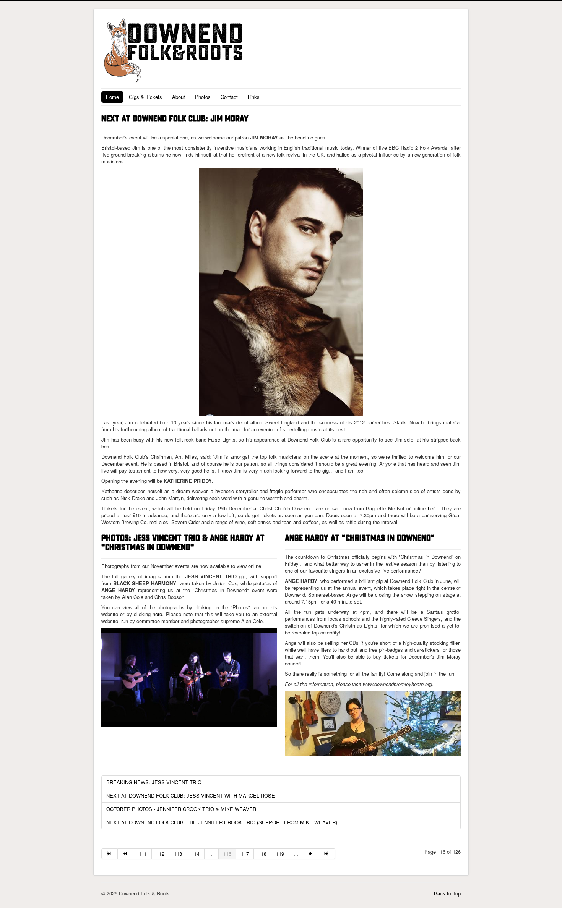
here (432, 508)
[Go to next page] (311, 853)
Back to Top (447, 893)
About (178, 96)
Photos (203, 96)
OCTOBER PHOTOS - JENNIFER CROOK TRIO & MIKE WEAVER (181, 809)
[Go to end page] (327, 853)
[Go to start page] (109, 853)
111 (143, 853)
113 (178, 853)
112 (160, 853)
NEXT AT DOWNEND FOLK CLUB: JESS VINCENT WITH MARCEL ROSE (190, 795)
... (211, 853)
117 (245, 853)
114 (196, 853)
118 (262, 853)
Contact (229, 96)
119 (280, 853)
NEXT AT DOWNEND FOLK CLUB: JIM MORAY (175, 119)
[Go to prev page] (126, 853)
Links (254, 96)
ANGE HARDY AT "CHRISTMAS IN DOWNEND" (360, 538)
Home (112, 96)
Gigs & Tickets (145, 96)
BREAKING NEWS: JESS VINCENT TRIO (153, 782)
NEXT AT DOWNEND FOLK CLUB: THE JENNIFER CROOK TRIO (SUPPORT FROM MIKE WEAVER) (221, 822)
